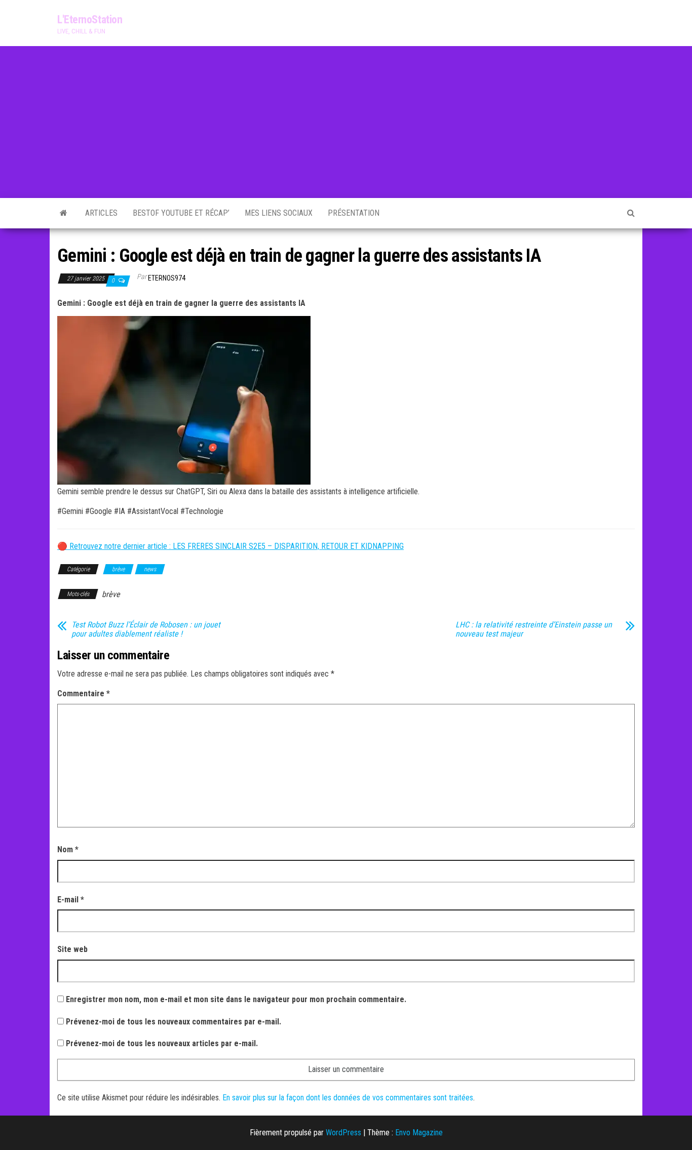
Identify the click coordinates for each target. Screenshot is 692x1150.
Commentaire (83, 693)
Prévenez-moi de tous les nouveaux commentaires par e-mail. (173, 1021)
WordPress (343, 1132)
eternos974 (166, 278)
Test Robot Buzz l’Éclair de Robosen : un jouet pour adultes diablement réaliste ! (145, 629)
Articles (101, 213)
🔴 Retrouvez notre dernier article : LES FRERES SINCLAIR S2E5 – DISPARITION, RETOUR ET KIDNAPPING (230, 546)
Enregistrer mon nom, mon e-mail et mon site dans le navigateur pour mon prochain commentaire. (236, 999)
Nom (68, 849)
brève (118, 569)
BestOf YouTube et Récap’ (181, 213)
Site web (72, 949)
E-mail (70, 899)
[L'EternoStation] (64, 213)
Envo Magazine (419, 1132)
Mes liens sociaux (279, 213)
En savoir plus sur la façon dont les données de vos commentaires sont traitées (347, 1097)
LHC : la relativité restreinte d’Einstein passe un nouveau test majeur (533, 629)
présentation (353, 213)
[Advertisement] (346, 122)
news (150, 569)
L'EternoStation (89, 19)
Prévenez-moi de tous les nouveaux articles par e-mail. (162, 1043)
